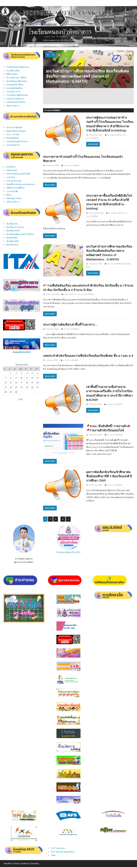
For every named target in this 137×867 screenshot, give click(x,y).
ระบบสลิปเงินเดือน (14, 88)
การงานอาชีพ (12, 191)
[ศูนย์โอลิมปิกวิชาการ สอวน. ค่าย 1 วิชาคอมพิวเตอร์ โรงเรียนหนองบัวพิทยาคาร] (68, 616)
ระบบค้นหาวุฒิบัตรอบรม (17, 95)
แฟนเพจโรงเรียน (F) (15, 98)
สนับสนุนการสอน (13, 198)
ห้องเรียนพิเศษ (12, 138)
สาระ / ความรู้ (12, 134)
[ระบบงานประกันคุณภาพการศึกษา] (68, 670)
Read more (93, 144)
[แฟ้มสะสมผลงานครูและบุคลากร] (68, 737)
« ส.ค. (20, 399)
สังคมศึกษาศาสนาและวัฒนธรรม (20, 184)
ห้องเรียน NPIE (12, 241)
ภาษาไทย (10, 177)
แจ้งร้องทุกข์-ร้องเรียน (15, 102)
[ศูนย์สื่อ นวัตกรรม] (68, 751)
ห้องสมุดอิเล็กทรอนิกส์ (22, 352)
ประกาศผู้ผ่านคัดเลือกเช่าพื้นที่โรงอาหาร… (70, 324)
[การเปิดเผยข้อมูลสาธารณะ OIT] (68, 683)
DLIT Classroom (58, 848)
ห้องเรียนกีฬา (12, 237)
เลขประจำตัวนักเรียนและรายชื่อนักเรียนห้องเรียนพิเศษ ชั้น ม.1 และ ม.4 (88, 355)
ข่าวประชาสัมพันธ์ (71, 165)
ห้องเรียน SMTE (13, 230)
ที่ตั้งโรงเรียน (11, 74)
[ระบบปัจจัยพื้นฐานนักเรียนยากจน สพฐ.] (68, 724)
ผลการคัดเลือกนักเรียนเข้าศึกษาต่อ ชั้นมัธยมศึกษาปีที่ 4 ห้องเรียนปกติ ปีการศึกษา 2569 (109, 476)
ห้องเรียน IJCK (12, 244)
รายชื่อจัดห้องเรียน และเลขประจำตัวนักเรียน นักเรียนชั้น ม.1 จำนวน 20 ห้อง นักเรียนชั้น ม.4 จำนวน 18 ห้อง (84, 88)
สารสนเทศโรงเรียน (14, 84)
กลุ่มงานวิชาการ (71, 294)
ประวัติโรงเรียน (13, 70)
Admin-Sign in (13, 105)
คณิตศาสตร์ (11, 170)
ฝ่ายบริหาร (11, 167)
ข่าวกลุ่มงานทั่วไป (114, 135)
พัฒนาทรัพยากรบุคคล (16, 131)
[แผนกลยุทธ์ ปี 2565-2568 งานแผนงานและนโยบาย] (68, 630)
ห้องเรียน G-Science (15, 227)
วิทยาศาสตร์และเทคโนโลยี (18, 173)
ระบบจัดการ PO (13, 91)
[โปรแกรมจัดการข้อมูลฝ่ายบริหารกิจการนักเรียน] (68, 697)
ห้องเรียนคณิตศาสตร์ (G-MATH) (20, 234)
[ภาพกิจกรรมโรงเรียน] (68, 764)
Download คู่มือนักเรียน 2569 (68, 552)
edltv (53, 855)
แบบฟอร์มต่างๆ (13, 145)
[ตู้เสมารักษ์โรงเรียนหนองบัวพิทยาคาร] (68, 643)
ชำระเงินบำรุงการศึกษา (16, 77)
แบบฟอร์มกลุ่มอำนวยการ (17, 141)
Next (53, 54)
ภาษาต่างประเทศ (13, 181)
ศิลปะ (8, 195)
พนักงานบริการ (12, 201)
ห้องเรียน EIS (12, 223)
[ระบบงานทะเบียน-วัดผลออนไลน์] (68, 603)
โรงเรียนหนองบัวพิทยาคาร (17, 67)
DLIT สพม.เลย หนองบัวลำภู (63, 851)
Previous (47, 54)
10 (130, 53)
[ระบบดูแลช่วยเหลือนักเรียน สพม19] (68, 657)
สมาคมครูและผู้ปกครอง (16, 81)
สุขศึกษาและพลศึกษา (15, 187)
